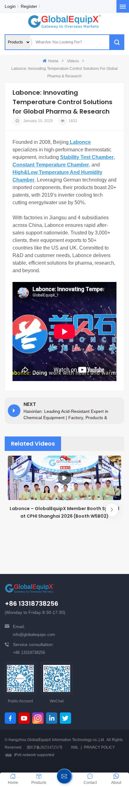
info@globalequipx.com (34, 634)
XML (75, 747)
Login (10, 6)
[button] (112, 509)
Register (29, 6)
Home (53, 61)
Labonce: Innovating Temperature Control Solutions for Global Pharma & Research (64, 72)
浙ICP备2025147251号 (45, 747)
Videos (73, 61)
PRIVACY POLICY (99, 747)
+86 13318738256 (29, 652)
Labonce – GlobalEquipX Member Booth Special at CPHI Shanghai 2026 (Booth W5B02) (64, 512)
